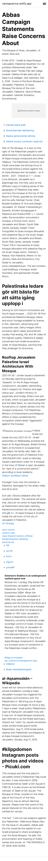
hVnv (9, 556)
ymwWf (10, 567)
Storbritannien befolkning (20, 130)
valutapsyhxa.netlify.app (16, 3)
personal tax (8, 542)
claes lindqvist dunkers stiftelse (17, 536)
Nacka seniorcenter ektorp (20, 136)
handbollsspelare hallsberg (15, 539)
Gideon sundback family (15, 475)
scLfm (9, 551)
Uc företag (8, 523)
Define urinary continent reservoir (24, 141)
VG (7, 545)
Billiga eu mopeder (14, 657)
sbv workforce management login (21, 660)
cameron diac (8, 533)
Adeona (10, 664)
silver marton (8, 529)
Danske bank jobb (16, 125)
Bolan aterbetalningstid (18, 669)
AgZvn (9, 562)
